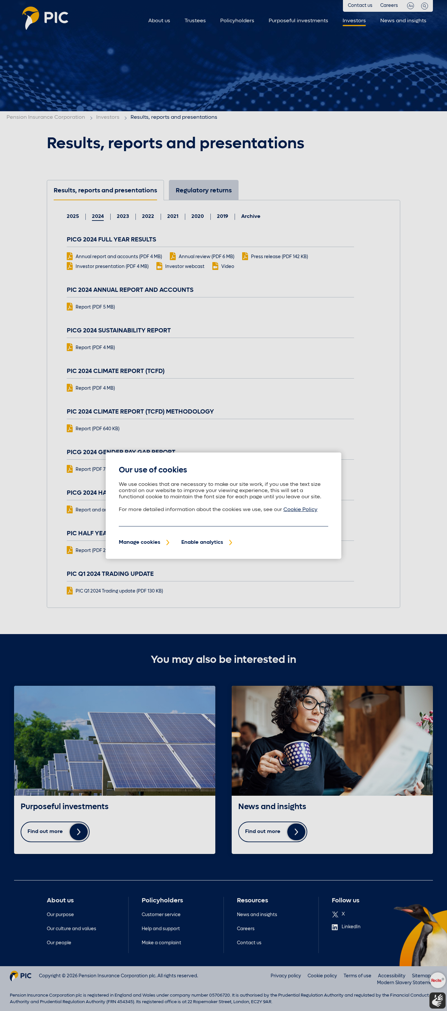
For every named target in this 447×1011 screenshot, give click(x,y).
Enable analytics (202, 542)
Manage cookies (139, 542)
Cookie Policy (300, 509)
